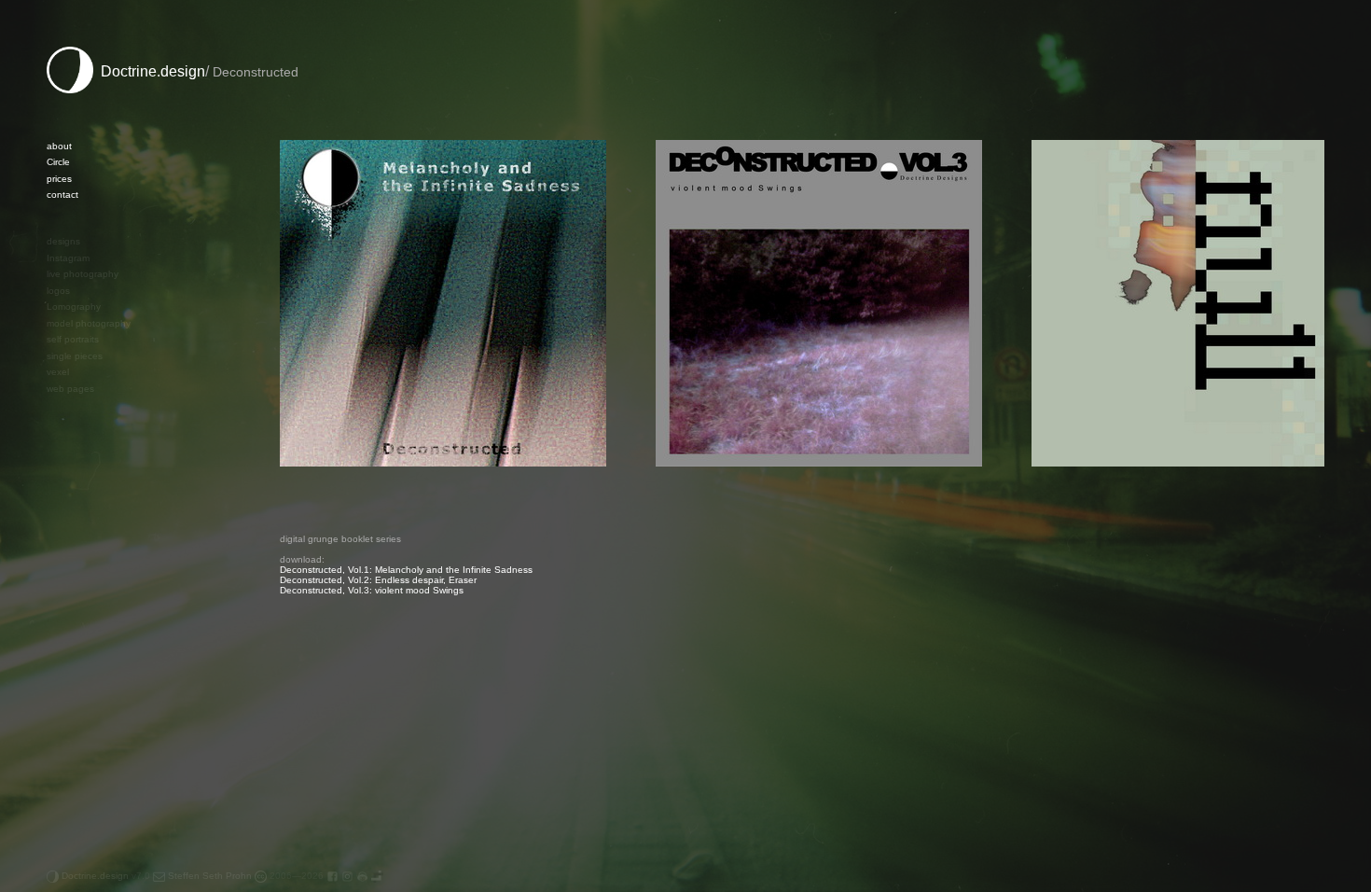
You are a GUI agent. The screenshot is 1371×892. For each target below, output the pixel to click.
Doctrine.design (149, 71)
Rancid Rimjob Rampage (100, 647)
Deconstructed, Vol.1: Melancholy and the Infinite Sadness (406, 569)
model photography (89, 323)
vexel (58, 372)
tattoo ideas (72, 745)
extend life (69, 566)
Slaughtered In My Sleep (100, 712)
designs (63, 241)
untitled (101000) (83, 435)
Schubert (66, 664)
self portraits (73, 339)
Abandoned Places (88, 500)
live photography (82, 274)
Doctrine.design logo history (106, 549)
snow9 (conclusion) (88, 729)
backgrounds (75, 484)
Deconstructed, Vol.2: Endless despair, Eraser (378, 580)
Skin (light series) (83, 680)
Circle (58, 162)
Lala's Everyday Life (90, 631)
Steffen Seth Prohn (208, 876)
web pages (70, 388)
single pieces (75, 356)
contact (62, 194)
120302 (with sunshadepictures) (116, 468)
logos (58, 291)
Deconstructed (80, 533)
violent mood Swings (91, 762)
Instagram (68, 258)
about (59, 146)
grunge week (75, 614)
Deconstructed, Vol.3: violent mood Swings (372, 590)
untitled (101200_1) (89, 451)
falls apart (68, 582)
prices (59, 179)
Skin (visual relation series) (103, 696)
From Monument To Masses (106, 598)
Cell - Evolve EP (81, 516)
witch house (72, 778)
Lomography (74, 306)
